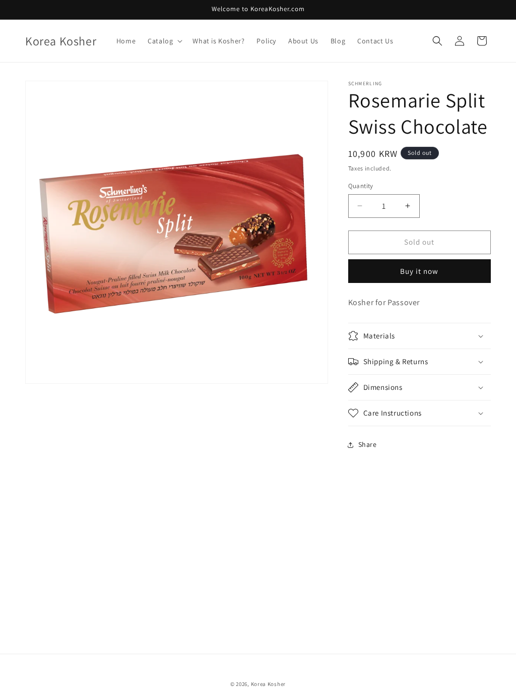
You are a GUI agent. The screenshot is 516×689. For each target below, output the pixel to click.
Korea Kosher (268, 683)
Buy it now (419, 271)
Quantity (360, 186)
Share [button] (367, 444)
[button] (164, 40)
